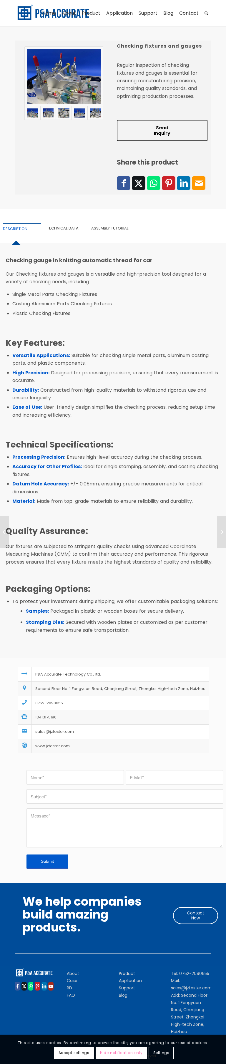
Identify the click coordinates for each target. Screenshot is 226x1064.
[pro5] (79, 113)
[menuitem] (49, 13)
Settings (161, 1052)
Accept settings (74, 1052)
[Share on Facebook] (123, 183)
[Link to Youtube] (51, 986)
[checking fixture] (48, 113)
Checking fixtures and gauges (159, 46)
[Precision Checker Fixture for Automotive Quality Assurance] (4, 532)
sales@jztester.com (54, 731)
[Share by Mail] (198, 183)
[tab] (22, 229)
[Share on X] (138, 183)
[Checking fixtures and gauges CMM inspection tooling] (221, 532)
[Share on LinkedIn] (183, 183)
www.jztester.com (52, 746)
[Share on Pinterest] (168, 183)
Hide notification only (121, 1052)
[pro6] (95, 113)
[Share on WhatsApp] (153, 183)
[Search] (206, 13)
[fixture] (63, 76)
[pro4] (64, 113)
